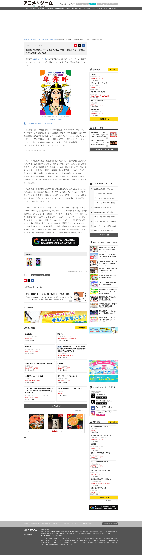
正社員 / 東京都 (31, 337)
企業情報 (114, 524)
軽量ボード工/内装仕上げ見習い (101, 453)
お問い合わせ (56, 523)
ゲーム (100, 4)
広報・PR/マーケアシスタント (100, 470)
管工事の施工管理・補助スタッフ (101, 435)
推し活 (105, 8)
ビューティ (87, 8)
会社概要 (26, 523)
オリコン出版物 (35, 523)
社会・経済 (75, 8)
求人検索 (82, 328)
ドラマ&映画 (40, 8)
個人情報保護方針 (87, 523)
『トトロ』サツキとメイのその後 (104, 198)
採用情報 (107, 524)
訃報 (47, 275)
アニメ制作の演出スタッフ (99, 426)
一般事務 (93, 74)
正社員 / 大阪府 (71, 352)
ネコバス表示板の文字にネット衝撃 (105, 221)
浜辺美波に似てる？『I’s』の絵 (103, 189)
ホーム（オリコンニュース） (31, 39)
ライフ (93, 8)
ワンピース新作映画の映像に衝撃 (104, 217)
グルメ (81, 8)
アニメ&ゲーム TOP (45, 39)
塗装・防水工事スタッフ (99, 100)
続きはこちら (57, 406)
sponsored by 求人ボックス (81, 410)
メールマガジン (66, 523)
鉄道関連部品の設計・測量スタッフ (102, 479)
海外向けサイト (76, 523)
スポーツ (68, 8)
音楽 (34, 8)
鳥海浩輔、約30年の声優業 (102, 207)
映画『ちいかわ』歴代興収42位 (104, 230)
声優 (86, 4)
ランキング (99, 8)
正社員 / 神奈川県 (67, 337)
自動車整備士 (95, 109)
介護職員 (93, 444)
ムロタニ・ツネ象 (39, 59)
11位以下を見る (104, 235)
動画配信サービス (59, 8)
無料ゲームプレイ (111, 4)
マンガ (93, 4)
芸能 (30, 8)
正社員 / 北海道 (63, 367)
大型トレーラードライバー (99, 83)
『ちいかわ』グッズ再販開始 (103, 193)
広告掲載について (45, 523)
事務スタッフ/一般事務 (98, 92)
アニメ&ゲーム (49, 8)
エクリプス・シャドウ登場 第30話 (105, 226)
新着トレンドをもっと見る (104, 149)
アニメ (79, 4)
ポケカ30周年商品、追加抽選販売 (104, 212)
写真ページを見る (56, 119)
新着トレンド (112, 8)
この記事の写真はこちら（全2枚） (40, 123)
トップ (26, 8)
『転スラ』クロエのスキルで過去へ (105, 203)
